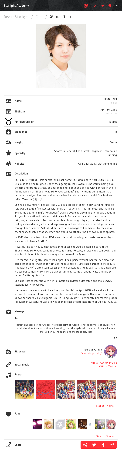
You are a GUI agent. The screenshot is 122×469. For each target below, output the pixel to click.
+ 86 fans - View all (104, 436)
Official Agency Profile (104, 362)
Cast (40, 16)
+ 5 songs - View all (104, 405)
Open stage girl (90, 353)
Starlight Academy (16, 5)
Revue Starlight (17, 16)
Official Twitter (108, 366)
